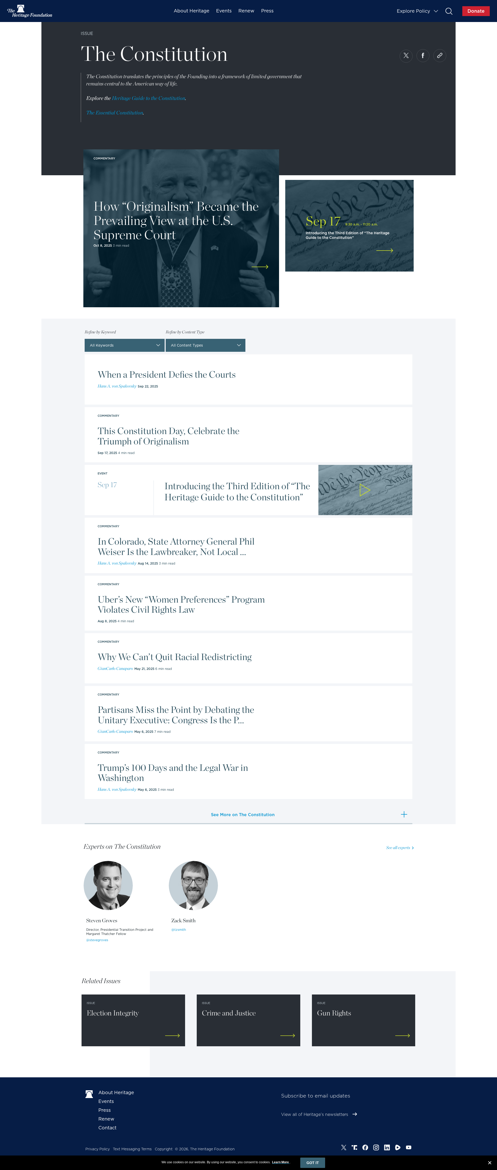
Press (267, 10)
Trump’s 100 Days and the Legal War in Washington (173, 773)
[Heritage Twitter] (343, 1148)
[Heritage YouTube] (409, 1148)
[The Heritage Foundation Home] (30, 11)
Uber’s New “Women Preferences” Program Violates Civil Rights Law (181, 604)
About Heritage (191, 10)
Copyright (164, 1149)
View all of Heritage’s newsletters (314, 1114)
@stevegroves (97, 940)
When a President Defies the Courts (167, 374)
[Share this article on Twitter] (406, 56)
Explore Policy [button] (413, 11)
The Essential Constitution (114, 112)
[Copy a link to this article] (439, 55)
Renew (246, 10)
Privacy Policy (97, 1149)
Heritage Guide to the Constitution (148, 98)
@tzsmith (178, 930)
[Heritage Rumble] (398, 1148)
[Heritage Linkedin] (387, 1148)
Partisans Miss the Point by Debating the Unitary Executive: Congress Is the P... (176, 715)
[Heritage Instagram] (376, 1148)
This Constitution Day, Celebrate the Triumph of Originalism (168, 436)
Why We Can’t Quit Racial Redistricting (175, 657)
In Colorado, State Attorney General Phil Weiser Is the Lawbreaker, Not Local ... (176, 546)
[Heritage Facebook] (365, 1148)
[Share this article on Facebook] (422, 55)
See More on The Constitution (243, 814)
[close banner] (490, 1163)
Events (224, 10)
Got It (312, 1163)
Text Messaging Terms (132, 1149)
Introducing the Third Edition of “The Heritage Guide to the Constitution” (237, 491)
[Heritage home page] (89, 1093)
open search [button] (448, 11)
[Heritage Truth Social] (354, 1148)
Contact (107, 1127)
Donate (476, 11)
